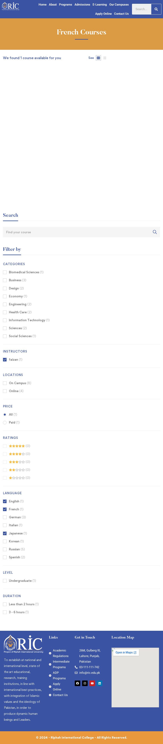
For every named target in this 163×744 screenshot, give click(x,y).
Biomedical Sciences (26, 272)
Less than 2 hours (24, 604)
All (13, 414)
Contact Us (121, 14)
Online (16, 391)
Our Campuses (119, 4)
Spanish (17, 557)
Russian (17, 549)
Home (43, 4)
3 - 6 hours (19, 612)
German (17, 517)
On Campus (20, 383)
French (16, 509)
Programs (65, 4)
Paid (14, 422)
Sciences (18, 328)
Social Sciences (22, 336)
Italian (15, 525)
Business (17, 280)
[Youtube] (92, 683)
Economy (18, 296)
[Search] (156, 9)
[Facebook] (77, 683)
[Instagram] (85, 683)
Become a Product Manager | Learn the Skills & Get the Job (49, 191)
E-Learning (100, 4)
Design (16, 288)
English (16, 501)
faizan (7, 185)
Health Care (20, 312)
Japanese (18, 533)
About (53, 4)
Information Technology (29, 320)
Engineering (20, 304)
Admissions (82, 4)
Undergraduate (22, 581)
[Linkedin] (99, 683)
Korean (16, 541)
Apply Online (103, 14)
